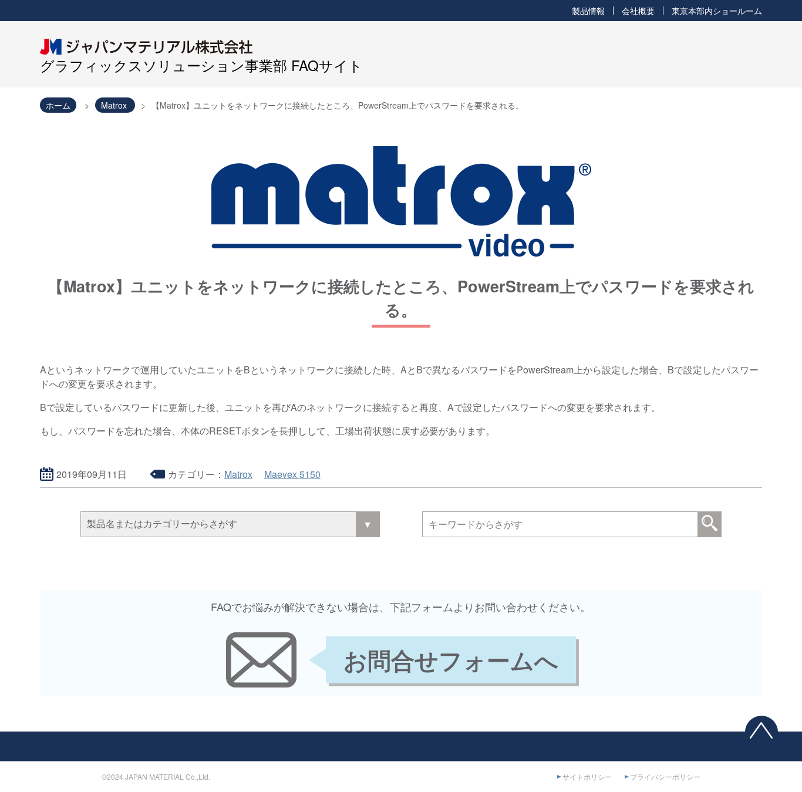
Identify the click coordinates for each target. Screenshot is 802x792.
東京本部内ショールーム (717, 10)
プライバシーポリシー (665, 776)
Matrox (238, 474)
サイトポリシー (587, 776)
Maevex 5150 (292, 474)
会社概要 (638, 10)
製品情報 (588, 10)
